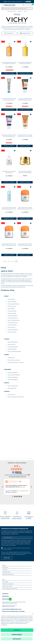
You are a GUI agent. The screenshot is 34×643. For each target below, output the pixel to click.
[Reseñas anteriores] (2, 487)
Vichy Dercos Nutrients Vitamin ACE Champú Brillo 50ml (9, 135)
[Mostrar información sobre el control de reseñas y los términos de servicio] (29, 474)
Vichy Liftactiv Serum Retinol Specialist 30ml (9, 172)
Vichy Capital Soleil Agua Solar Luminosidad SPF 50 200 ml (9, 63)
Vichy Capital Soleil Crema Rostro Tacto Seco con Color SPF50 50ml (25, 136)
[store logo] (10, 5)
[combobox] (17, 8)
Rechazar (17, 639)
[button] (15, 41)
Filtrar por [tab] (9, 33)
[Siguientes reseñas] (31, 487)
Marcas (19, 11)
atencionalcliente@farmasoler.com (11, 609)
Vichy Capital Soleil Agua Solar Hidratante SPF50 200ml (25, 63)
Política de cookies (7, 586)
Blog (3, 579)
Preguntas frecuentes (8, 574)
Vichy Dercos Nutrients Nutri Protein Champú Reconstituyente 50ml (25, 100)
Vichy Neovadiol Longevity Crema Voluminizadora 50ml (25, 172)
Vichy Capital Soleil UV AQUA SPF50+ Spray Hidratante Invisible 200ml (9, 209)
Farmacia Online (11, 11)
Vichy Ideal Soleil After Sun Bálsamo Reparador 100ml (9, 99)
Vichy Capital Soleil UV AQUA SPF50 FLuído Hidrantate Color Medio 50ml (9, 245)
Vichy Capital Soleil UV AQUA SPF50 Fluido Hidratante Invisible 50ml (25, 245)
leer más (22, 487)
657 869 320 (5, 599)
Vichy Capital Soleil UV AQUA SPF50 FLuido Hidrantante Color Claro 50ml (25, 209)
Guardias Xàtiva (6, 572)
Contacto (4, 569)
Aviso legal (5, 581)
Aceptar (17, 630)
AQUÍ (14, 620)
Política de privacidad (11, 545)
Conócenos (5, 567)
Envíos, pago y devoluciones (9, 588)
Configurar (17, 634)
